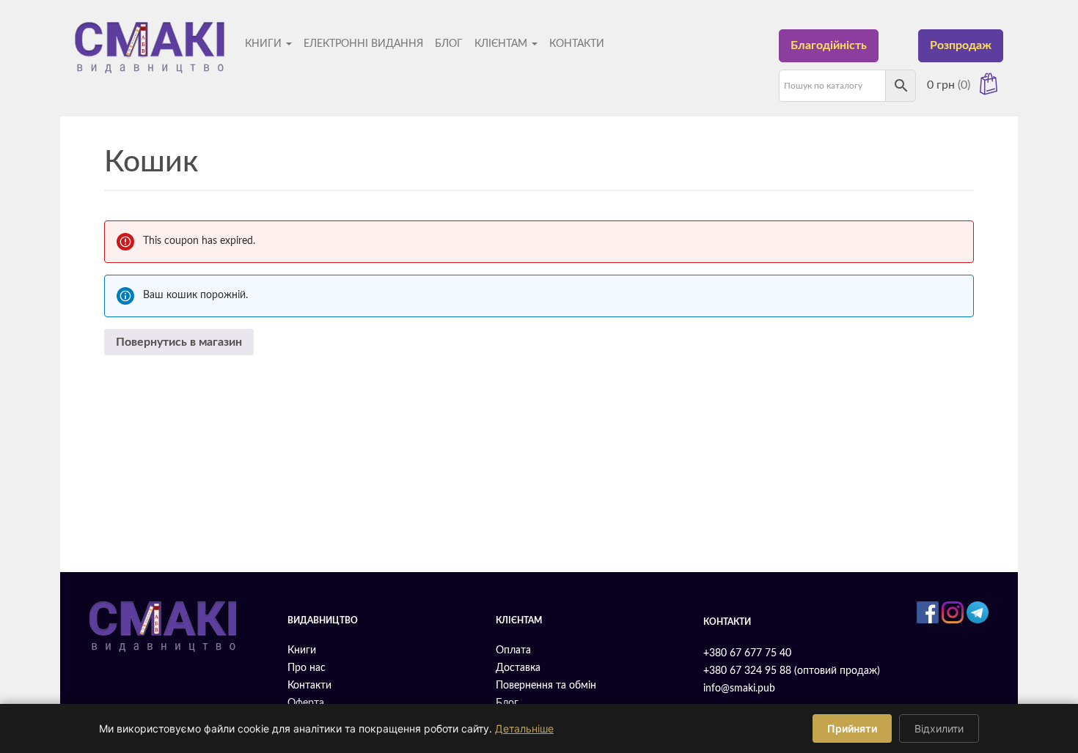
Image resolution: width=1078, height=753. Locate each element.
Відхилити (939, 728)
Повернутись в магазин (179, 342)
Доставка (518, 668)
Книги (265, 44)
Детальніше (524, 728)
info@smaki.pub (739, 688)
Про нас (306, 668)
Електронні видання (363, 44)
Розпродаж (960, 45)
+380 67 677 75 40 (747, 653)
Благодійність (829, 45)
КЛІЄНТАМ (502, 44)
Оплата (513, 650)
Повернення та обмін (546, 685)
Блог (449, 44)
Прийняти (852, 728)
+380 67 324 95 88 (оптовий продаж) (791, 671)
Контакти (576, 44)
